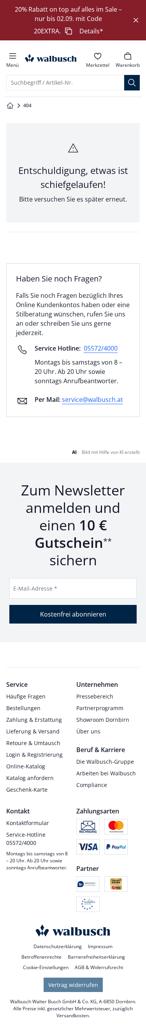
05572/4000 (101, 348)
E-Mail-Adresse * (35, 588)
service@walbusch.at (92, 399)
